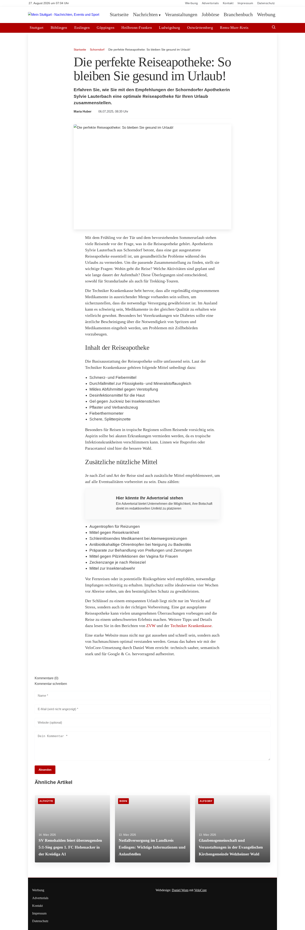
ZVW (151, 625)
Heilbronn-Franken (136, 27)
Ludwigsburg (169, 27)
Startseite (119, 14)
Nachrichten (145, 14)
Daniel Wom (180, 890)
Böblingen (59, 27)
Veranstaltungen (181, 14)
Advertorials (210, 3)
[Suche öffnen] (273, 27)
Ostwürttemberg (200, 27)
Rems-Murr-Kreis (234, 27)
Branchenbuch (238, 14)
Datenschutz (266, 3)
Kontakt (228, 3)
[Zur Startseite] (63, 15)
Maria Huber (83, 111)
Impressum (245, 3)
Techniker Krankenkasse (191, 625)
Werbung (191, 3)
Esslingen (82, 27)
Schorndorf (97, 49)
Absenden (45, 769)
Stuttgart (37, 27)
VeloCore (200, 890)
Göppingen (105, 27)
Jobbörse (210, 14)
